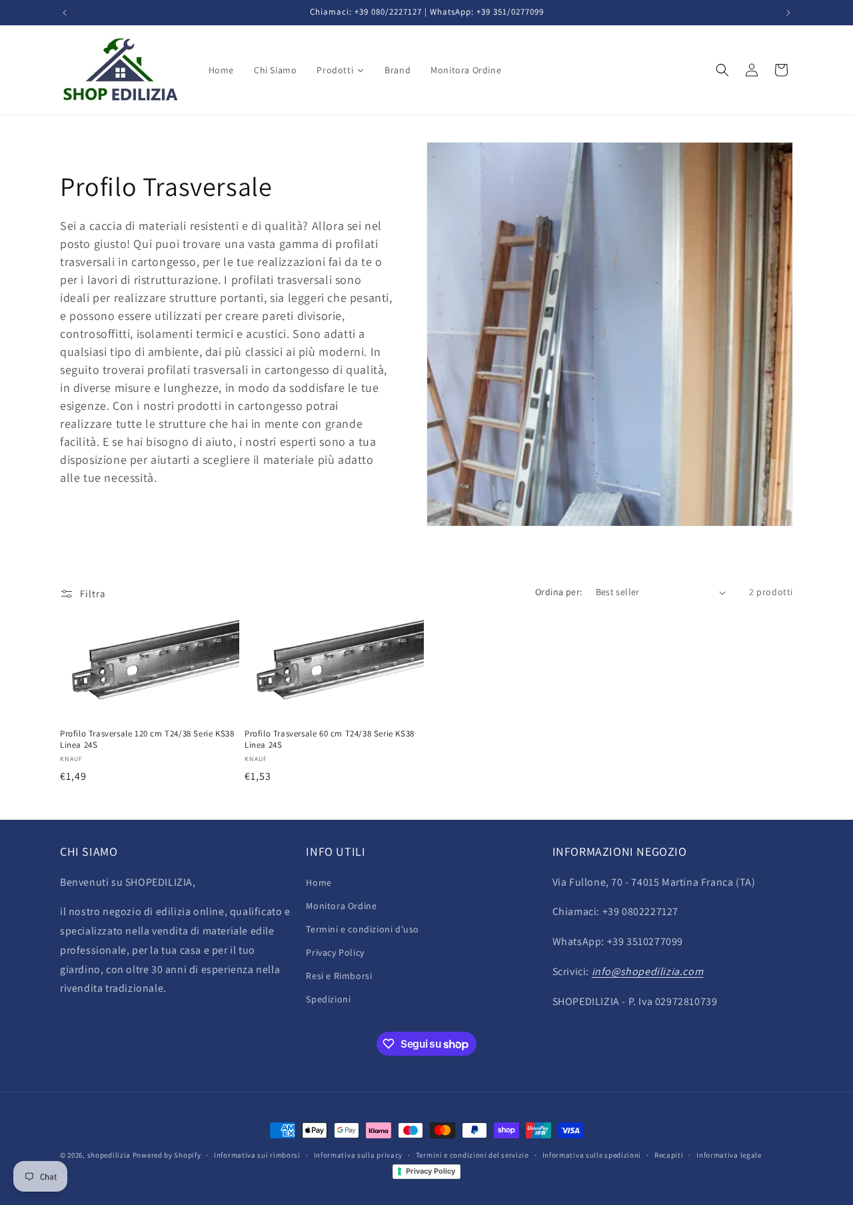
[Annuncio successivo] (788, 12)
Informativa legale (729, 1155)
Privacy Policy (335, 952)
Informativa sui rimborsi (257, 1155)
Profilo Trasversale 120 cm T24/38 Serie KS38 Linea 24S (147, 739)
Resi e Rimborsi (339, 976)
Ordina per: (558, 592)
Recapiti (669, 1155)
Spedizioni (328, 1000)
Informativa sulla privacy (358, 1155)
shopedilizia (109, 1155)
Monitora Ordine (341, 906)
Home (318, 882)
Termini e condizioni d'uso (362, 929)
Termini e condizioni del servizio (472, 1155)
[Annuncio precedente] (64, 12)
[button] (722, 70)
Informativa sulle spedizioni (592, 1155)
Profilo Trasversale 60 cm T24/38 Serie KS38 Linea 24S (330, 739)
